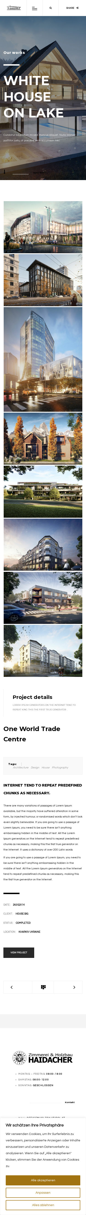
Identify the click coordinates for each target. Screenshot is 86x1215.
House (46, 767)
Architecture (20, 767)
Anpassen (43, 1192)
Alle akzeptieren (43, 1180)
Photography (60, 767)
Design (35, 767)
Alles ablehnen (43, 1205)
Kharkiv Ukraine (29, 932)
